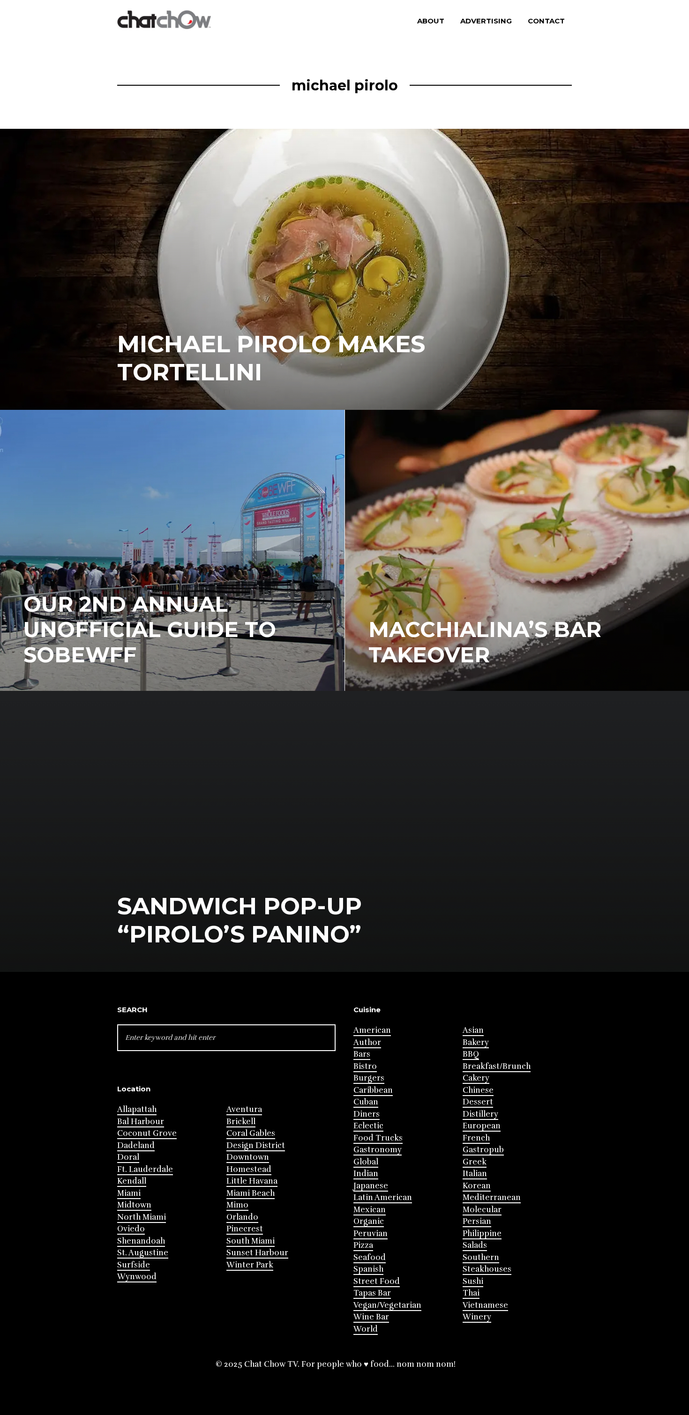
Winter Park (249, 1265)
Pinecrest (244, 1229)
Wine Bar (371, 1317)
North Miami (141, 1217)
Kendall (131, 1181)
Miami (129, 1193)
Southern (481, 1257)
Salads (475, 1245)
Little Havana (251, 1181)
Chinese (478, 1090)
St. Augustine (142, 1253)
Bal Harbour (140, 1121)
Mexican (369, 1210)
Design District (255, 1145)
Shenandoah (141, 1241)
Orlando (242, 1217)
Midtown (134, 1205)
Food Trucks (378, 1138)
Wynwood (137, 1277)
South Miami (250, 1241)
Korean (477, 1186)
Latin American (382, 1197)
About (430, 20)
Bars (361, 1054)
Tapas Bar (372, 1293)
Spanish (368, 1269)
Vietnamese (485, 1305)
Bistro (365, 1066)
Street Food (376, 1281)
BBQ (471, 1054)
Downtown (247, 1157)
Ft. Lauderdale (145, 1169)
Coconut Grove (147, 1133)
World (365, 1329)
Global (365, 1162)
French (476, 1138)
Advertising (486, 20)
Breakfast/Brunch (497, 1066)
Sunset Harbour (257, 1253)
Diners (366, 1114)
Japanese (370, 1186)
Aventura (244, 1109)
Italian (475, 1173)
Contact (546, 20)
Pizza (363, 1245)
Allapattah (137, 1109)
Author (367, 1042)
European (482, 1126)
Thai (471, 1293)
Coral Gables (250, 1133)
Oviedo (131, 1229)
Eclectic (368, 1126)
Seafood (369, 1257)
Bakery (476, 1042)
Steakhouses (487, 1269)
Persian (477, 1221)
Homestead (248, 1169)
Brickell (240, 1121)
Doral (128, 1157)
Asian (473, 1030)
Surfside (133, 1265)
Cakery (476, 1078)
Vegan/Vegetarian (387, 1305)
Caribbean (373, 1090)
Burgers (368, 1078)
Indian (365, 1173)
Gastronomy (377, 1150)
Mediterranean (492, 1197)
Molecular (482, 1210)
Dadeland (136, 1145)
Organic (368, 1221)
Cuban (365, 1102)
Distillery (480, 1114)
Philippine (482, 1233)
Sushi (473, 1281)
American (372, 1030)
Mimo (237, 1205)
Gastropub (483, 1150)
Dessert (478, 1102)
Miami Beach (250, 1193)
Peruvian (370, 1233)
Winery (477, 1317)
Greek (475, 1162)
